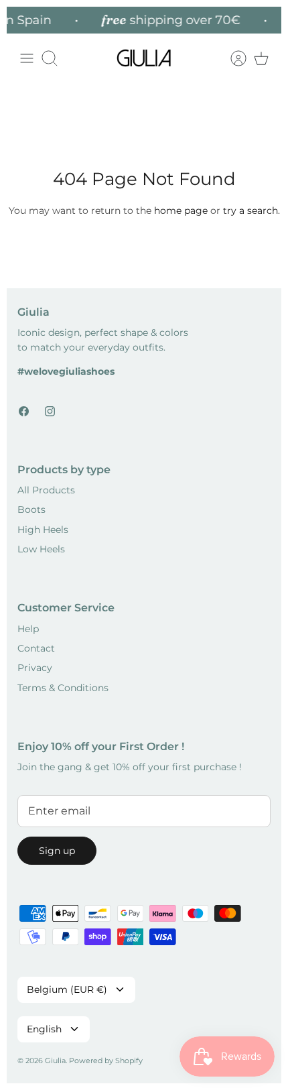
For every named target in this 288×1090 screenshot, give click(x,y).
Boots (31, 509)
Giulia (55, 1060)
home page (181, 210)
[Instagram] (50, 411)
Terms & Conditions (63, 688)
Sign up (57, 851)
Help (28, 629)
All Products (46, 490)
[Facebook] (24, 411)
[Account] (231, 58)
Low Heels (41, 549)
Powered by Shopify (106, 1060)
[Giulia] (144, 58)
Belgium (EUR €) (67, 989)
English (44, 1029)
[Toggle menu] (27, 58)
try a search (250, 210)
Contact (36, 648)
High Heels (42, 530)
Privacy (34, 668)
